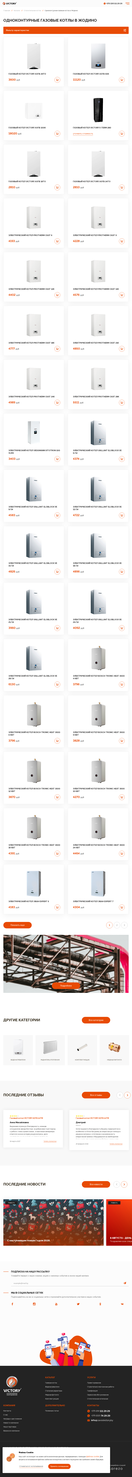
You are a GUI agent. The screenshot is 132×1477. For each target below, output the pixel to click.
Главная (6, 10)
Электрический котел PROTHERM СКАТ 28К (96, 397)
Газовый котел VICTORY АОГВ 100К (27, 128)
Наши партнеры (9, 1427)
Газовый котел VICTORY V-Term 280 (92, 128)
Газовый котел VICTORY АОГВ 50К (91, 74)
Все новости (96, 1184)
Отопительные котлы (32, 10)
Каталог (17, 10)
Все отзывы (96, 1095)
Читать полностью (50, 1141)
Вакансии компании (11, 1431)
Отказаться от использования (31, 1466)
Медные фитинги (52, 1395)
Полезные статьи (52, 1411)
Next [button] (127, 1095)
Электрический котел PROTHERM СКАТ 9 (95, 235)
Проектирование (94, 1383)
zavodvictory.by (102, 1420)
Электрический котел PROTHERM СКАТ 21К (96, 343)
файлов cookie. (92, 1456)
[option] (33, 56)
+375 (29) (100, 1411)
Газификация (92, 1391)
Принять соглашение (59, 1466)
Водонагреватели (52, 1387)
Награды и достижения (12, 1419)
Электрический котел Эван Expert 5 (29, 901)
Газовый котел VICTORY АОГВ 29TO (27, 74)
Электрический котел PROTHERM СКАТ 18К (31, 343)
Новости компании (11, 1423)
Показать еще (17, 925)
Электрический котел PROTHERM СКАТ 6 (30, 235)
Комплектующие (52, 1399)
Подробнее (66, 985)
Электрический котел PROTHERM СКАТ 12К (31, 289)
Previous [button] (120, 1095)
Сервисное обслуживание (98, 1395)
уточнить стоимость (83, 133)
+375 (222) (100, 1415)
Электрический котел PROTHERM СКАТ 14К (96, 289)
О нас (5, 1415)
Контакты (7, 1411)
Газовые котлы (51, 1383)
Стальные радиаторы (53, 1391)
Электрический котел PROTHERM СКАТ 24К (32, 397)
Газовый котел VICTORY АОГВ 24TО (91, 181)
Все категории (96, 1020)
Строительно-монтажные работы (100, 1387)
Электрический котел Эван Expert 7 (93, 901)
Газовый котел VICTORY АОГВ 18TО (27, 181)
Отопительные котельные (97, 1399)
